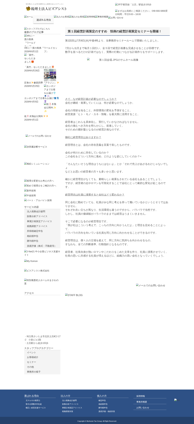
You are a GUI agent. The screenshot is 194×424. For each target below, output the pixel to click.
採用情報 (140, 396)
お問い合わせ (142, 407)
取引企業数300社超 (34, 404)
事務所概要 (141, 402)
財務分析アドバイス (37, 216)
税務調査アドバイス (37, 226)
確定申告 (102, 400)
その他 (30, 367)
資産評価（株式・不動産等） (42, 246)
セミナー (31, 362)
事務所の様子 (34, 372)
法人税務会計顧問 (36, 211)
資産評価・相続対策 (107, 411)
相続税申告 (32, 236)
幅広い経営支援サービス (36, 408)
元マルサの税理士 (33, 400)
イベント (31, 352)
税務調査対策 (67, 411)
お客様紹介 (32, 357)
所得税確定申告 (35, 231)
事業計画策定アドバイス (39, 221)
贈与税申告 (32, 241)
